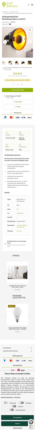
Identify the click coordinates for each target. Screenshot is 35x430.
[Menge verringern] (13, 84)
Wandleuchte (20, 213)
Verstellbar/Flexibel (22, 225)
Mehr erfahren (7, 69)
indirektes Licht (21, 227)
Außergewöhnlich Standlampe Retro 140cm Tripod (17, 286)
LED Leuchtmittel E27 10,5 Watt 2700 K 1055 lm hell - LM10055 (17, 328)
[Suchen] (28, 4)
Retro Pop (19, 231)
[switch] (6, 403)
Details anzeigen (17, 428)
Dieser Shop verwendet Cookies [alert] (17, 373)
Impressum (17, 397)
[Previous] (5, 272)
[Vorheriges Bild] (5, 42)
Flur (18, 209)
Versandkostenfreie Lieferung (20, 75)
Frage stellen (18, 101)
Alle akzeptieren (17, 417)
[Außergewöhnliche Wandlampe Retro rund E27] (17, 42)
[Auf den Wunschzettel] (30, 30)
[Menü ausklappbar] (32, 5)
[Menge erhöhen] (21, 84)
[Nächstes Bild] (30, 42)
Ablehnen (17, 423)
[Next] (29, 272)
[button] (17, 348)
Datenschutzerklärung (7, 397)
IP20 (20, 150)
